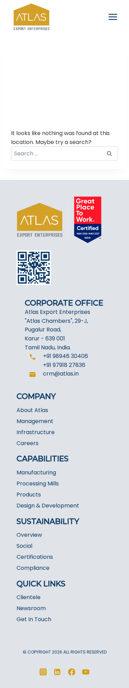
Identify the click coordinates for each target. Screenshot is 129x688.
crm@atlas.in (61, 374)
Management (35, 421)
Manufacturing (36, 472)
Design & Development (48, 506)
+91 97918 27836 (64, 365)
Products (29, 495)
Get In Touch (34, 619)
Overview (29, 535)
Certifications (35, 557)
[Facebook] (72, 672)
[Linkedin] (57, 672)
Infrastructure (36, 432)
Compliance (33, 568)
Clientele (29, 597)
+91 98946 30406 (65, 356)
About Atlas (32, 410)
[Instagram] (43, 672)
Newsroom (31, 608)
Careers (28, 443)
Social (24, 546)
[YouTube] (86, 672)
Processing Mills (38, 483)
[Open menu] (113, 17)
